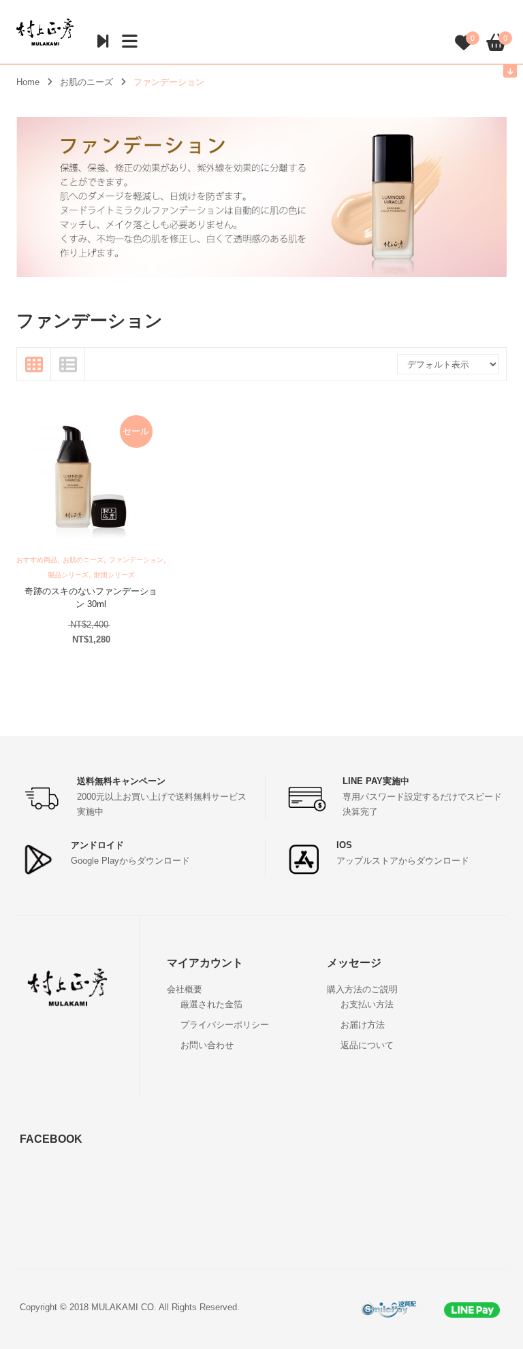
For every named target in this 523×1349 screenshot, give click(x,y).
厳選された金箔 (211, 1004)
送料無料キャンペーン (121, 781)
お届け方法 (362, 1025)
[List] (68, 364)
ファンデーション (136, 560)
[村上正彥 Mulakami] (45, 31)
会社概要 (184, 989)
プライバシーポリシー (224, 1025)
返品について (367, 1045)
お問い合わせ (207, 1045)
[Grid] (34, 364)
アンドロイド (97, 845)
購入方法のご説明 (362, 989)
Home (27, 82)
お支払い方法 (367, 1004)
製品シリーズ (68, 575)
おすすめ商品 (36, 560)
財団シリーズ (114, 575)
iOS (344, 845)
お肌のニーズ (86, 82)
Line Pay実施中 (376, 781)
